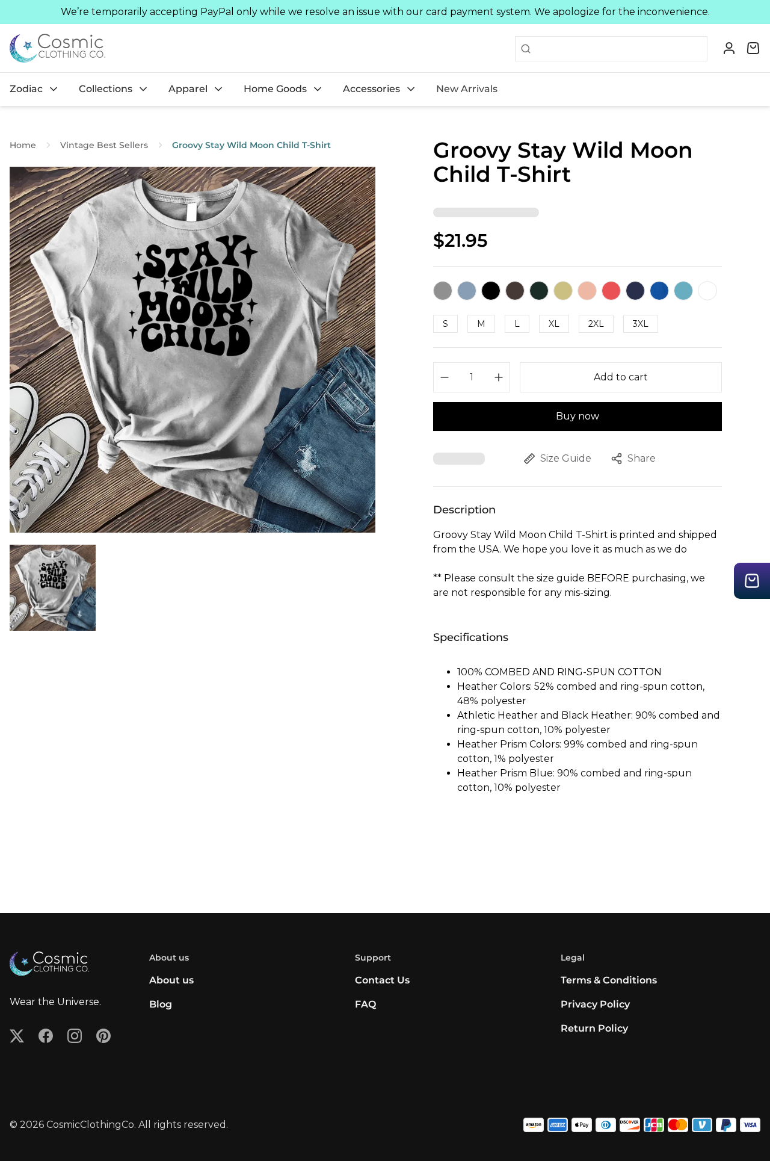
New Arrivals (466, 88)
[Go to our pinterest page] (103, 1036)
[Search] (523, 48)
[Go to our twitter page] (17, 1036)
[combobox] (619, 49)
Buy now (577, 416)
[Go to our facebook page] (45, 1036)
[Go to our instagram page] (74, 1036)
